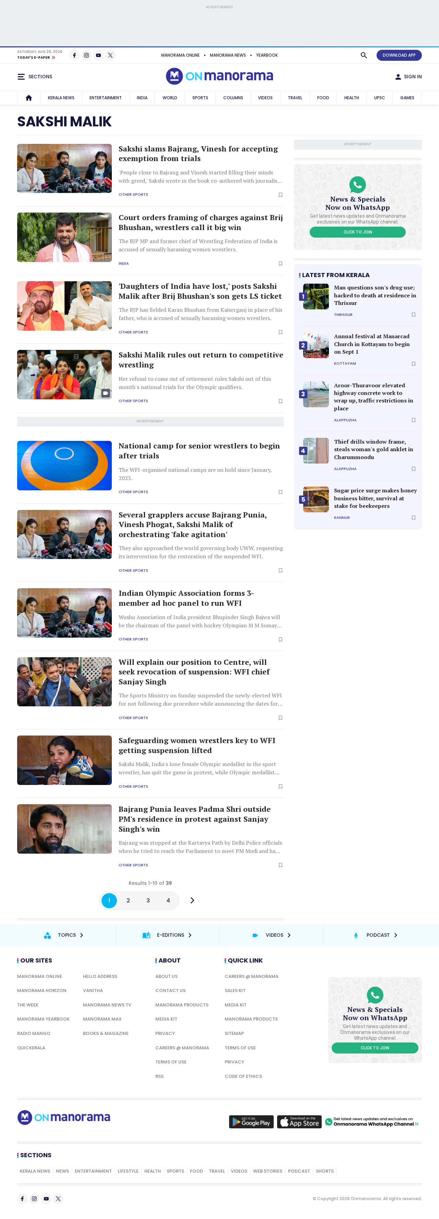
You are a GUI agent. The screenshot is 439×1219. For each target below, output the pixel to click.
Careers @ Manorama (182, 1048)
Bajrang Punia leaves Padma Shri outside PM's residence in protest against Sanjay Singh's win (195, 818)
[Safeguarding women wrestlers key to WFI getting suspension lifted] (64, 760)
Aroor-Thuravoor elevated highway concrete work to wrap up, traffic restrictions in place (373, 396)
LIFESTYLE (128, 1171)
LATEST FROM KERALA (336, 275)
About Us (166, 976)
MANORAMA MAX (102, 1019)
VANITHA (93, 990)
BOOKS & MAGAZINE (106, 1033)
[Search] (363, 55)
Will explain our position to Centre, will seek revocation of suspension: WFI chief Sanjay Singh (194, 671)
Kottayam (345, 363)
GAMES (407, 98)
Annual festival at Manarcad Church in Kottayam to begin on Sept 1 (372, 343)
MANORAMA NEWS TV (107, 1005)
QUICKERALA (31, 1048)
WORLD (170, 98)
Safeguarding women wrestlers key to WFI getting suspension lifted (197, 745)
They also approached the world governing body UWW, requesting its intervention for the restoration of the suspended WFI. (201, 552)
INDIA (142, 98)
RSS (159, 1076)
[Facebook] (74, 55)
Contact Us (170, 990)
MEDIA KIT (166, 1019)
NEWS (62, 1171)
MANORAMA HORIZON (42, 990)
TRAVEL (295, 98)
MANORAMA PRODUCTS (182, 1005)
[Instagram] (86, 55)
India (124, 263)
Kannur (342, 517)
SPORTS (200, 98)
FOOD (323, 98)
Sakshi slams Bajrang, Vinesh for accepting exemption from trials (198, 153)
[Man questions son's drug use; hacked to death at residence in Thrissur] (316, 296)
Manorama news (228, 55)
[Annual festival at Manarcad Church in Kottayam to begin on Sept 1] (316, 345)
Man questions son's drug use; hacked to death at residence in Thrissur (375, 295)
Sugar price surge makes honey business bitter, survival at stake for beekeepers (375, 498)
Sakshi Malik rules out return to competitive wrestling (201, 359)
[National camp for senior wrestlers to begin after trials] (64, 465)
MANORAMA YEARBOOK (43, 1019)
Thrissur (343, 314)
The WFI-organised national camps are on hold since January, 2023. (195, 474)
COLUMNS (233, 98)
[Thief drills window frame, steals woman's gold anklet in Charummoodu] (316, 451)
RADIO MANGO (33, 1033)
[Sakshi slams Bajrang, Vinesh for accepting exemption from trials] (64, 168)
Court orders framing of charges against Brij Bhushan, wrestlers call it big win (201, 222)
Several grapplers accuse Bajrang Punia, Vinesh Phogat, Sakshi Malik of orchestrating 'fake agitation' (193, 524)
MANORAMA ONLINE (180, 55)
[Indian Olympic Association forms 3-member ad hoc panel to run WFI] (64, 613)
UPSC (379, 98)
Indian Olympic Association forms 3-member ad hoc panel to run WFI (186, 598)
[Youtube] (98, 55)
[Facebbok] (22, 1199)
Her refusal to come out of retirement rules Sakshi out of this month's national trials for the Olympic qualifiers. (195, 383)
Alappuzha (345, 420)
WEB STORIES (267, 1171)
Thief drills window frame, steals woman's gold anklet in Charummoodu (373, 449)
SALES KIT (235, 990)
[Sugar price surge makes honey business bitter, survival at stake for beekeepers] (316, 499)
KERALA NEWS (61, 98)
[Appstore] (299, 1121)
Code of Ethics (243, 1076)
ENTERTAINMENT (106, 98)
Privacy (165, 1033)
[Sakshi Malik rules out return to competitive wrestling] (64, 374)
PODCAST (299, 1171)
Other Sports (133, 194)
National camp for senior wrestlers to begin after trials (199, 450)
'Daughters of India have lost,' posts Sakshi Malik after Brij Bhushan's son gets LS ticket (200, 291)
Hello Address (100, 976)
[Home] (29, 98)
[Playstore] (251, 1121)
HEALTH (351, 98)
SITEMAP (234, 1033)
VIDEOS (265, 98)
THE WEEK (27, 1005)
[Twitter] (110, 55)
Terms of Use (171, 1062)
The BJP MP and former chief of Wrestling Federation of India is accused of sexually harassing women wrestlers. (198, 245)
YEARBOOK (267, 55)
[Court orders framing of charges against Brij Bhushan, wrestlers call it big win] (64, 237)
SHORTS (325, 1171)
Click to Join (358, 232)
